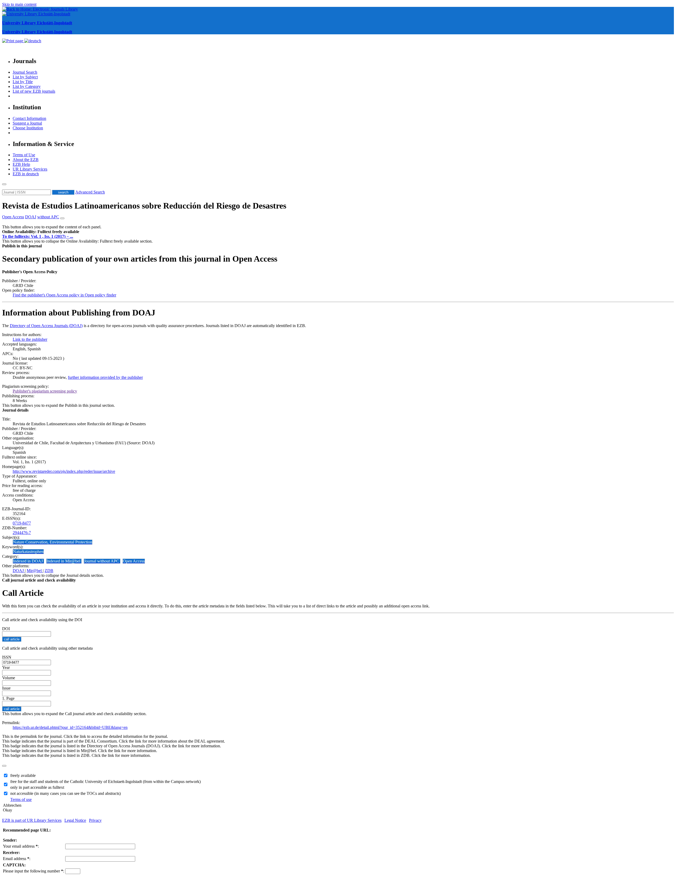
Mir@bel (35, 570)
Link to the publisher (30, 339)
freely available (23, 775)
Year (6, 667)
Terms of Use (24, 155)
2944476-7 (22, 532)
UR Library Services (30, 169)
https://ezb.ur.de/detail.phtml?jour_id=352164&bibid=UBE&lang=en (70, 727)
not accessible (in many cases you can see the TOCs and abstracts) (65, 793)
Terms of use (21, 799)
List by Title (23, 81)
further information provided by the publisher (105, 377)
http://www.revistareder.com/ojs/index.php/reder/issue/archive (64, 471)
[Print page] (13, 41)
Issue (6, 688)
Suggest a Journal (27, 123)
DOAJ (19, 570)
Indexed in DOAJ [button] (28, 561)
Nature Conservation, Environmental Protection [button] (52, 542)
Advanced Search (90, 192)
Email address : (16, 858)
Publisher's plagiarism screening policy (45, 391)
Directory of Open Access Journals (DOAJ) (46, 325)
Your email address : (21, 846)
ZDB (49, 570)
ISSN (6, 657)
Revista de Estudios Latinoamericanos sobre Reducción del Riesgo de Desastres (144, 205)
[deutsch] (32, 41)
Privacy (95, 820)
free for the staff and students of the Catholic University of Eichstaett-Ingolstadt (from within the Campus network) (105, 781)
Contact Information (29, 118)
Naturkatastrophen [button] (28, 551)
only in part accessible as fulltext (37, 787)
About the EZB (26, 159)
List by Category (27, 86)
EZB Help (21, 164)
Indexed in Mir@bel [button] (63, 561)
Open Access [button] (13, 217)
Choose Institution (28, 128)
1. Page (8, 698)
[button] (40, 231)
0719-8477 (22, 523)
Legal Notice (75, 820)
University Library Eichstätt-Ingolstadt (37, 23)
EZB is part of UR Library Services (32, 820)
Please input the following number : (33, 871)
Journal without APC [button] (102, 561)
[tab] (338, 231)
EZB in (26, 174)
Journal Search (25, 72)
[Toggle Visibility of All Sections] (62, 218)
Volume (8, 678)
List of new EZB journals (34, 91)
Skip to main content (19, 4)
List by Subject (25, 77)
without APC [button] (48, 217)
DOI (6, 628)
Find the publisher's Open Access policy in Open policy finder (64, 295)
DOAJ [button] (30, 217)
